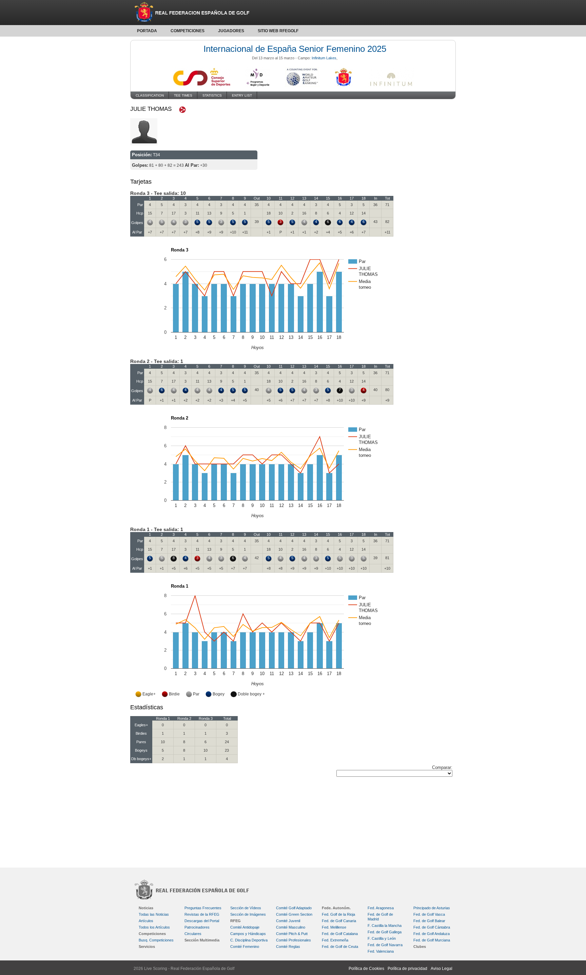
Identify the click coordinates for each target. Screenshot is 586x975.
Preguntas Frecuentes (202, 908)
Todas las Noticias (154, 914)
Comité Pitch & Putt (292, 934)
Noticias (146, 908)
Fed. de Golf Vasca (429, 914)
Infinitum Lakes (324, 58)
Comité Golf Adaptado (294, 908)
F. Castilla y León (382, 938)
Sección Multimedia (201, 940)
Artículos (146, 921)
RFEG (235, 921)
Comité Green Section (294, 914)
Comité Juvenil (288, 921)
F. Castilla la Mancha (385, 925)
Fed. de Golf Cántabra (431, 927)
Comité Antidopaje (244, 927)
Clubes (419, 946)
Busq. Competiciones (156, 940)
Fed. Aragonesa (381, 908)
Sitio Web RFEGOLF (278, 30)
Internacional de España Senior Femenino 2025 (294, 49)
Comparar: (442, 767)
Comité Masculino (290, 927)
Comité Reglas (288, 946)
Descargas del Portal (201, 921)
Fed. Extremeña (335, 940)
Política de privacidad (407, 968)
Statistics (212, 95)
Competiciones (187, 30)
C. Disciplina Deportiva (249, 940)
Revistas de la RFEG (201, 914)
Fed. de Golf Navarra (385, 945)
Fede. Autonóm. (336, 908)
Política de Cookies (366, 968)
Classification (150, 95)
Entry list (242, 95)
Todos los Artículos (154, 927)
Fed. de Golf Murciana (431, 940)
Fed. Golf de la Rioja (338, 914)
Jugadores (231, 30)
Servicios (147, 946)
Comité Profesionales (293, 940)
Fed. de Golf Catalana (340, 934)
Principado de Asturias (431, 908)
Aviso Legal (441, 968)
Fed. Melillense (334, 927)
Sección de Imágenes (248, 914)
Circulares (192, 934)
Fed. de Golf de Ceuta (340, 946)
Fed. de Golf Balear (429, 921)
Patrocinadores (197, 927)
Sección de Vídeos (245, 908)
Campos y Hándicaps (248, 934)
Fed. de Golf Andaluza (431, 934)
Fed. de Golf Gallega (385, 932)
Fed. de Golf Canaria (339, 921)
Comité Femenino (244, 946)
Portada (147, 30)
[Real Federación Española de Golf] (293, 12)
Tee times (183, 95)
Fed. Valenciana (381, 951)
